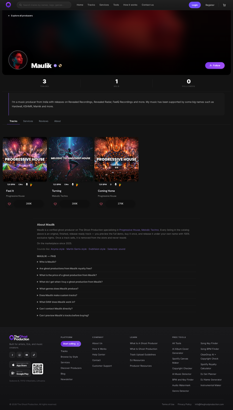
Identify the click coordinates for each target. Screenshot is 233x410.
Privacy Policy (185, 404)
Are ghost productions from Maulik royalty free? (65, 268)
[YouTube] (27, 355)
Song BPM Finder (210, 349)
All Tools (176, 343)
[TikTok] (34, 355)
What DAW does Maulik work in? (57, 302)
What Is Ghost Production (143, 349)
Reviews (43, 121)
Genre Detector (180, 391)
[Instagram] (19, 355)
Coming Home (106, 191)
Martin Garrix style (77, 249)
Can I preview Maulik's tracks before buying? (64, 315)
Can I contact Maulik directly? (55, 308)
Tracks (13, 121)
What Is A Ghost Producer (144, 343)
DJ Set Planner (208, 374)
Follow (216, 65)
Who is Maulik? (47, 261)
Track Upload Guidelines (143, 354)
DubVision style (97, 249)
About (57, 121)
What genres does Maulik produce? (58, 288)
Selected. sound (116, 249)
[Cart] (224, 5)
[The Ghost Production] (8, 5)
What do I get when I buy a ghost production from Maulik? (71, 281)
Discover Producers (71, 368)
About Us (97, 343)
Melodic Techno (60, 195)
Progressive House (15, 195)
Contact (96, 360)
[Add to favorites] (9, 204)
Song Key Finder (209, 343)
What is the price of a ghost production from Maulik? (68, 275)
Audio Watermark (181, 385)
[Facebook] (12, 355)
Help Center (98, 354)
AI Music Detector (181, 374)
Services (28, 121)
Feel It (10, 191)
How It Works (99, 349)
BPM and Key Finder (183, 379)
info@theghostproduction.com (209, 404)
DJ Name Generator (211, 379)
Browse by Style (69, 356)
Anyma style (57, 249)
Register (210, 5)
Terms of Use (168, 404)
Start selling (69, 343)
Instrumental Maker (211, 385)
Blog (63, 373)
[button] (195, 5)
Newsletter (67, 379)
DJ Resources (137, 360)
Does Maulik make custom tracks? (58, 295)
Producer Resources (141, 365)
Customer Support (102, 365)
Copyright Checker (182, 368)
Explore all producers (20, 15)
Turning (56, 191)
